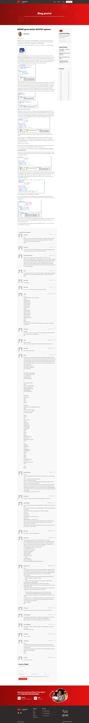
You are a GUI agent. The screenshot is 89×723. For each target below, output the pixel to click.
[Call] (35, 698)
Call (39, 697)
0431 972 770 (40, 698)
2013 (61, 89)
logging (52, 45)
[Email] (19, 698)
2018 (61, 82)
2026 (61, 71)
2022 (61, 76)
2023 (61, 75)
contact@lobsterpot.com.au (27, 698)
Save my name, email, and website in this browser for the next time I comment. (34, 676)
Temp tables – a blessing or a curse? (64, 50)
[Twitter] (21, 713)
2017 (61, 83)
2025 (61, 72)
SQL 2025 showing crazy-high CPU (64, 54)
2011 (61, 92)
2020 (61, 79)
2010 (61, 93)
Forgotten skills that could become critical (63, 61)
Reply (55, 234)
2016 (61, 85)
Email (23, 697)
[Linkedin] (18, 713)
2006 (61, 99)
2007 (61, 97)
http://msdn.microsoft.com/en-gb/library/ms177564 (33, 510)
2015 (61, 86)
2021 (61, 78)
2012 (61, 90)
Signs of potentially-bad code (64, 58)
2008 (61, 96)
